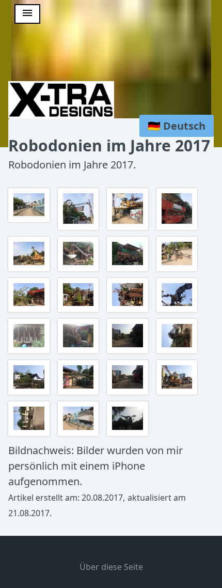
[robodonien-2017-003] (129, 229)
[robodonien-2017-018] (80, 393)
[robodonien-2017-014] (80, 352)
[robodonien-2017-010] (80, 311)
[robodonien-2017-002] (80, 229)
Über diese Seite (111, 566)
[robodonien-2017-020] (178, 393)
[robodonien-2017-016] (178, 352)
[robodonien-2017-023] (129, 435)
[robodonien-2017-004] (178, 229)
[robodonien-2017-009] (30, 311)
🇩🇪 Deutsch (176, 126)
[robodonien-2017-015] (129, 352)
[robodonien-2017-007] (129, 270)
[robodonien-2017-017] (30, 393)
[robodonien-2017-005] (30, 270)
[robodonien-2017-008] (178, 270)
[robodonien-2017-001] (30, 221)
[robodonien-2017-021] (30, 435)
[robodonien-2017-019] (129, 393)
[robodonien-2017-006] (80, 270)
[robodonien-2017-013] (30, 352)
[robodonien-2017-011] (129, 311)
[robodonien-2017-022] (80, 435)
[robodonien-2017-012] (178, 311)
